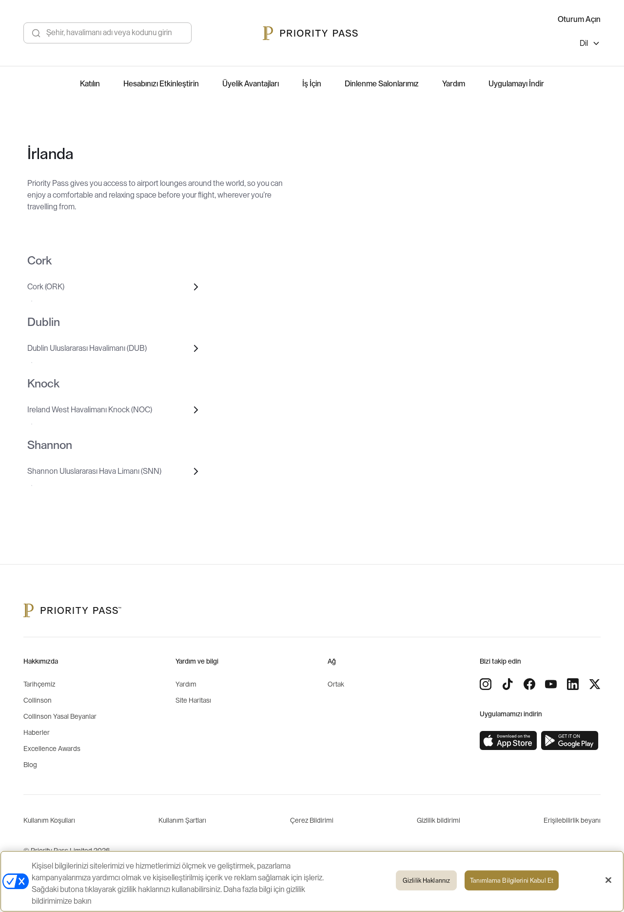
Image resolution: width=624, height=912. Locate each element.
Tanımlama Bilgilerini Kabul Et (511, 880)
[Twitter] (595, 684)
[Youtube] (551, 684)
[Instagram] (485, 684)
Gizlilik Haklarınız (426, 880)
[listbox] (590, 44)
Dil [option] (584, 43)
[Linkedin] (573, 684)
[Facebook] (529, 684)
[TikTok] (507, 684)
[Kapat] (608, 880)
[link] (508, 740)
